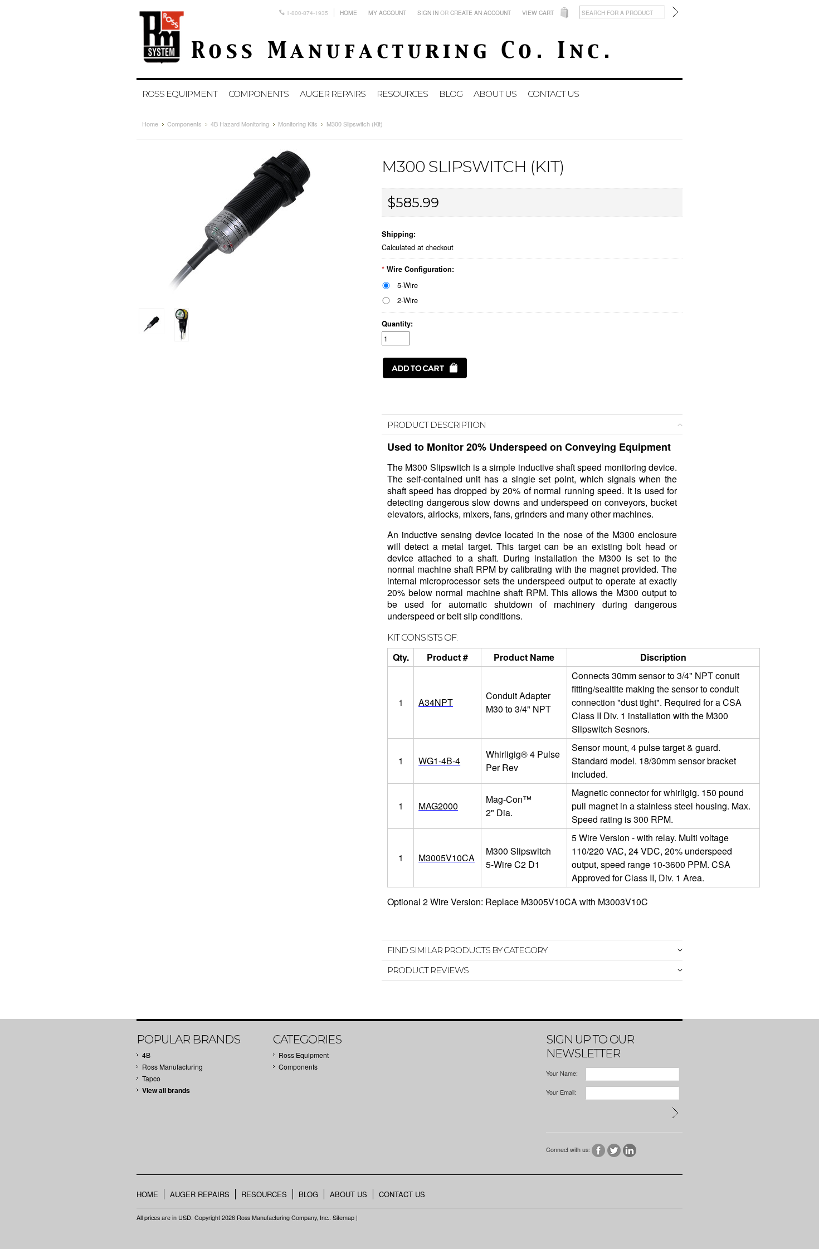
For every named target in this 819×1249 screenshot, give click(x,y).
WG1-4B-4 (439, 760)
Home (348, 12)
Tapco (151, 1078)
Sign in (427, 12)
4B (146, 1055)
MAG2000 (438, 805)
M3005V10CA (446, 857)
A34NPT (435, 702)
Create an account (480, 12)
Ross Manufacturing (172, 1066)
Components (258, 94)
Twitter (614, 1151)
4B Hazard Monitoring (240, 123)
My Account (387, 12)
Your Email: (561, 1092)
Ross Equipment (179, 94)
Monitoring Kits (298, 123)
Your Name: (562, 1073)
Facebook (599, 1151)
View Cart (538, 12)
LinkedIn (630, 1151)
